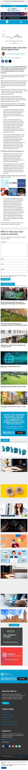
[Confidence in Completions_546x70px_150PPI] (14, 15)
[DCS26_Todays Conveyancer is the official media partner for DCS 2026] (12, 665)
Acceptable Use (19, 757)
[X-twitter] (6, 746)
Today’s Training (6, 719)
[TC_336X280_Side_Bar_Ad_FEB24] (12, 645)
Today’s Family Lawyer (7, 717)
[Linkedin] (9, 746)
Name (2, 258)
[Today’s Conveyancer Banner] (13, 195)
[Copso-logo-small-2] (13, 186)
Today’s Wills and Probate (8, 714)
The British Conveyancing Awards (9, 724)
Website (3, 269)
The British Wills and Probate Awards (10, 722)
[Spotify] (16, 746)
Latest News (19, 57)
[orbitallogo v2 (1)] (5, 186)
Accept (4, 767)
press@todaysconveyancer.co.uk (9, 739)
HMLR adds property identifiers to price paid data (13, 386)
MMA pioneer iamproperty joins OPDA (11, 366)
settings (10, 765)
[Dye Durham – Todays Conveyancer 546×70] (14, 19)
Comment (3, 242)
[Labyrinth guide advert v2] (21, 186)
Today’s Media (5, 712)
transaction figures (9, 66)
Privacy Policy (20, 756)
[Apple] (19, 746)
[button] (7, 22)
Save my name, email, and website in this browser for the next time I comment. (14, 276)
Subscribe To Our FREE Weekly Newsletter (14, 1)
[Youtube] (13, 746)
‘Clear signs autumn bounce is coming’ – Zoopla (13, 406)
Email (2, 264)
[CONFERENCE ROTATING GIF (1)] (21, 195)
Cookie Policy (12, 757)
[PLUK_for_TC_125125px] (5, 195)
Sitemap (15, 756)
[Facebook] (3, 746)
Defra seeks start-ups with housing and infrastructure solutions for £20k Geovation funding (14, 324)
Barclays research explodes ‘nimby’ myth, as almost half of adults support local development (13, 303)
